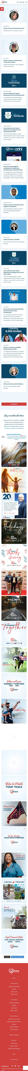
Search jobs (21, 2)
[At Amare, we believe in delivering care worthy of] (14, 634)
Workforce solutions (14, 1035)
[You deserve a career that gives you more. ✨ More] (14, 916)
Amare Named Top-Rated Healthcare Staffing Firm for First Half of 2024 (13, 272)
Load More (14, 404)
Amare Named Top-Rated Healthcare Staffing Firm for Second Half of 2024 (12, 129)
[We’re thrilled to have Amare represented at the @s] (14, 582)
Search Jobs (14, 991)
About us (14, 1040)
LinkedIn (21, 428)
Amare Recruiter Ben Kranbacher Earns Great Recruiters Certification (13, 310)
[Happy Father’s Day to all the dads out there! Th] (14, 711)
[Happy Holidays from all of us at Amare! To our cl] (14, 531)
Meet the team (14, 1046)
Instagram (13, 428)
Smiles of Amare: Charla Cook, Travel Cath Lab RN (12, 61)
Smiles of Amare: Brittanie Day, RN (13, 28)
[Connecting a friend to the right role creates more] (14, 865)
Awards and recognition (14, 1048)
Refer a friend (14, 994)
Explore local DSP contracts (14, 1021)
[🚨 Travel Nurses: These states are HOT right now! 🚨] (14, 942)
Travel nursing (14, 983)
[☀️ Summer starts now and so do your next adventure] (14, 685)
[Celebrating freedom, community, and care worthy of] (14, 659)
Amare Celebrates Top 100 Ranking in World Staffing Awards (13, 94)
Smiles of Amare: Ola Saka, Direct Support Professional (13, 205)
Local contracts (14, 1016)
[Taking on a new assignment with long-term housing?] (14, 839)
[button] (2, 9)
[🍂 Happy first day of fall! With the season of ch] (14, 608)
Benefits (14, 989)
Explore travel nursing (14, 986)
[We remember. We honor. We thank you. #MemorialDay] (14, 813)
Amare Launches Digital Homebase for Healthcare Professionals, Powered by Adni (12, 168)
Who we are (14, 1043)
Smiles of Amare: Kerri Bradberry (13, 384)
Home (14, 978)
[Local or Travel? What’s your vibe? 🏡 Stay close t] (14, 890)
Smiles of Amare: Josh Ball (11, 239)
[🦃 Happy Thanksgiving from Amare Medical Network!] (14, 557)
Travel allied (14, 999)
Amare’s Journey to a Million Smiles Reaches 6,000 (12, 348)
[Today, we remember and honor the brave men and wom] (14, 454)
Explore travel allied (14, 1002)
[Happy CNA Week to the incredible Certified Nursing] (14, 736)
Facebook (7, 428)
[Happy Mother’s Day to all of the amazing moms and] (14, 480)
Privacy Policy (19, 1068)
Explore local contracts (14, 1019)
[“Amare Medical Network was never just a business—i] (14, 505)
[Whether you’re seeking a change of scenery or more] (14, 788)
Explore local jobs (14, 1027)
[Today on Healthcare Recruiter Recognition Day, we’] (14, 762)
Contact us (4, 1066)
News (14, 1054)
